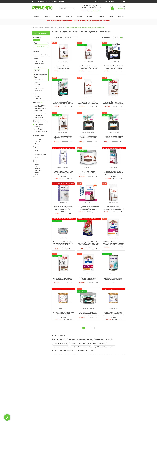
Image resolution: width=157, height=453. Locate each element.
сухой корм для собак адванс (97, 343)
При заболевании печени (41, 122)
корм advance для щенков (60, 347)
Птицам (79, 16)
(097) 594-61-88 (86, 7)
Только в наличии (39, 61)
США (35, 143)
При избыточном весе (40, 108)
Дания (36, 176)
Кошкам (47, 16)
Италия (36, 145)
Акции (111, 16)
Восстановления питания (41, 131)
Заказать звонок (87, 11)
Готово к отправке (39, 63)
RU (98, 1)
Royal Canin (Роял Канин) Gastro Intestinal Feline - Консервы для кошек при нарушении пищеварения (113, 102)
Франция (36, 147)
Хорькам (69, 16)
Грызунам (58, 16)
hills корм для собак (58, 339)
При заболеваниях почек (41, 121)
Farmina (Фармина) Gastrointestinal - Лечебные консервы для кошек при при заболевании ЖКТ (63, 243)
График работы (97, 11)
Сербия (36, 161)
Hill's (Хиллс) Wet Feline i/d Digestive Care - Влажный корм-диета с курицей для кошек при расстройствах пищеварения (88, 278)
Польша (36, 159)
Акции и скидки (53, 1)
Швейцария (37, 139)
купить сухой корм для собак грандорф (79, 339)
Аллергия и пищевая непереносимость (39, 106)
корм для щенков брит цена (103, 339)
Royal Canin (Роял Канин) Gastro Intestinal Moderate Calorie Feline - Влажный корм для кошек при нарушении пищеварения (63, 138)
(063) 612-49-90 (96, 7)
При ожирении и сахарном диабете (38, 111)
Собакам (36, 16)
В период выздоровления (41, 113)
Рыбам (89, 16)
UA (95, 1)
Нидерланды (37, 170)
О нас (33, 1)
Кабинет (123, 1)
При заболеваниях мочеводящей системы (39, 118)
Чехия (36, 150)
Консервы (37, 96)
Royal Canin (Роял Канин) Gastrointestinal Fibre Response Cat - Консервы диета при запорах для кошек (63, 278)
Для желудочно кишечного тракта (38, 125)
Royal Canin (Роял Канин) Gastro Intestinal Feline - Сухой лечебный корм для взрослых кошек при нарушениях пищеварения (88, 67)
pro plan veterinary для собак (61, 350)
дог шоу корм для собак (59, 343)
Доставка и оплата (42, 1)
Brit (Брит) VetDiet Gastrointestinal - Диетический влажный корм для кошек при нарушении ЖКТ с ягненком (63, 208)
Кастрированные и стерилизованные (39, 128)
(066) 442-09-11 (96, 5)
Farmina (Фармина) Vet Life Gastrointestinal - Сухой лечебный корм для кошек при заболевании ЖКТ (113, 173)
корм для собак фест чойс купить (82, 350)
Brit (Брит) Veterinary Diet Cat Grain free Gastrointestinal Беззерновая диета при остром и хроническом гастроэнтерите (63, 173)
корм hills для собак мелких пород (104, 347)
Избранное (109, 1)
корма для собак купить (77, 343)
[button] (41, 51)
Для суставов (38, 115)
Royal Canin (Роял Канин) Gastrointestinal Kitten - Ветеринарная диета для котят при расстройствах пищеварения (113, 208)
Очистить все (41, 46)
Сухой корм (37, 98)
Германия (37, 141)
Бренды (120, 16)
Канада (36, 148)
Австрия (36, 164)
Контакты (61, 1)
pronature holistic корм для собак (81, 347)
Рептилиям (100, 16)
